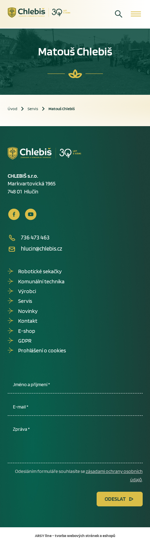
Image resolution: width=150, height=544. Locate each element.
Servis (33, 108)
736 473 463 (35, 237)
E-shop (26, 331)
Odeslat (115, 499)
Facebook (14, 214)
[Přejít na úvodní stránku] (39, 12)
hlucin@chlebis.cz (41, 248)
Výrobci (27, 291)
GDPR (24, 340)
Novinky (28, 311)
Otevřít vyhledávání (119, 14)
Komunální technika (41, 281)
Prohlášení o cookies (42, 350)
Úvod (12, 108)
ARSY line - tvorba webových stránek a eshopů (75, 535)
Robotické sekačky (40, 271)
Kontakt (27, 320)
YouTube (30, 214)
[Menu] (136, 14)
